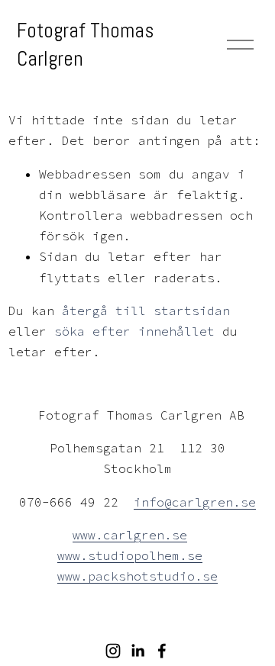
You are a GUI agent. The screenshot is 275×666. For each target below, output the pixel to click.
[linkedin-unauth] (137, 650)
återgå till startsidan (146, 310)
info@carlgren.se (195, 502)
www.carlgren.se (130, 534)
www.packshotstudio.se (137, 576)
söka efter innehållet (134, 331)
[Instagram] (113, 650)
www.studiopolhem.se (129, 555)
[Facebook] (162, 650)
